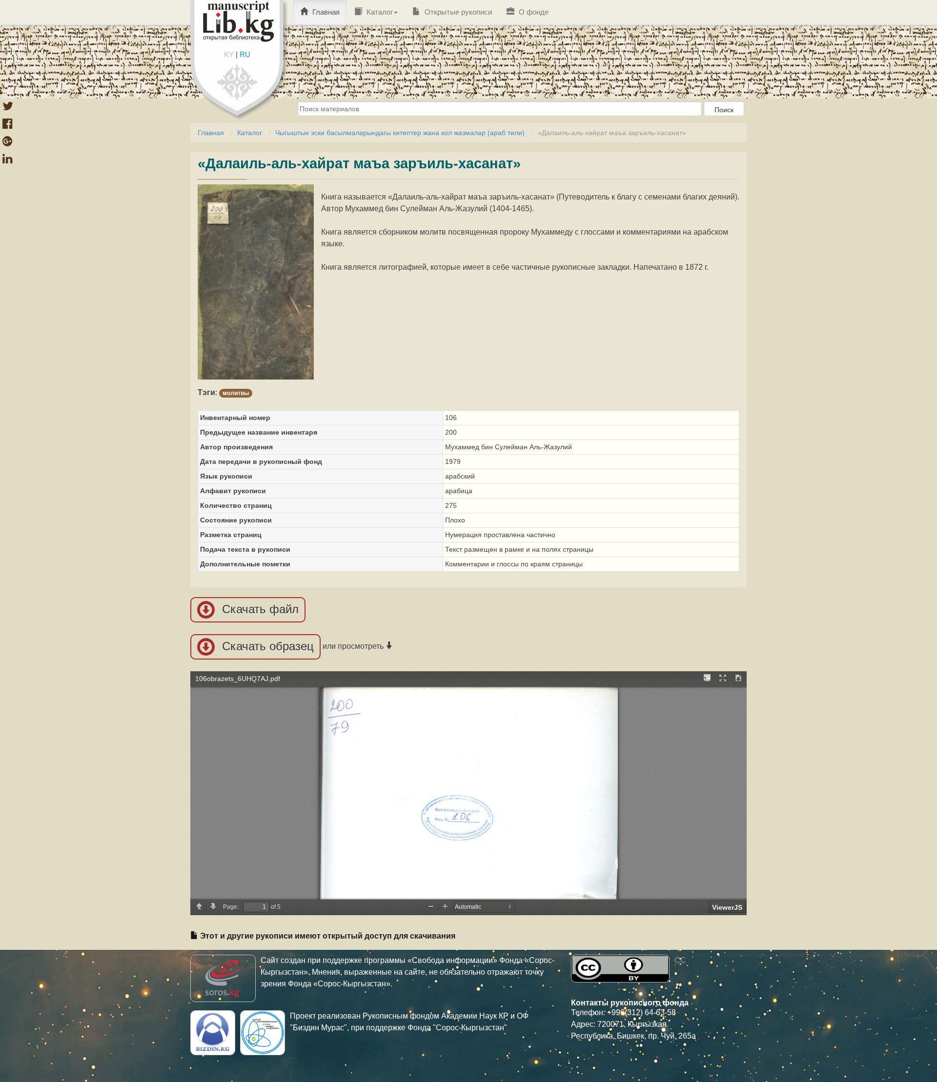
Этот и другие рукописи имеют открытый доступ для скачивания (326, 936)
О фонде (533, 12)
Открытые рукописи (457, 12)
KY (229, 54)
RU (245, 54)
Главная (325, 12)
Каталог (379, 12)
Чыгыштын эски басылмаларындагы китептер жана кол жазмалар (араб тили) (400, 133)
